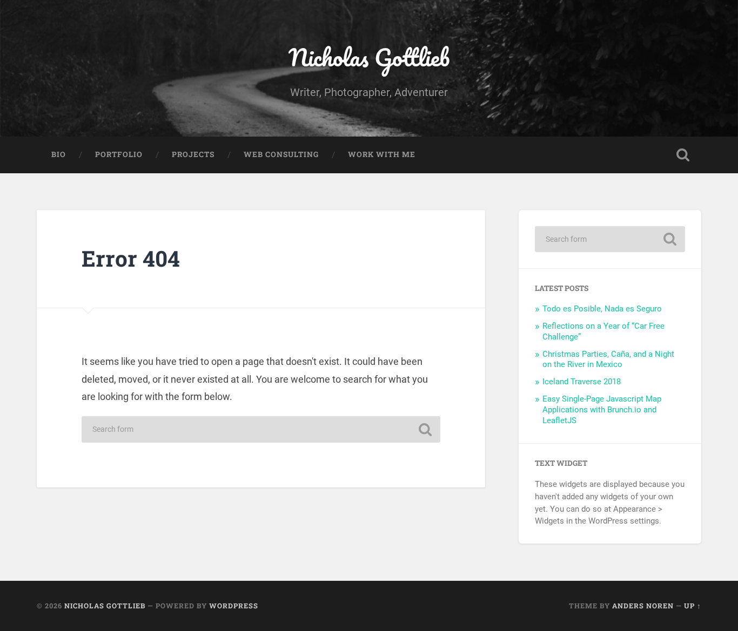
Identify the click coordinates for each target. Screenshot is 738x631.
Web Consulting (281, 154)
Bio (58, 154)
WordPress (233, 605)
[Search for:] (261, 429)
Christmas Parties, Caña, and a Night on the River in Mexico (608, 359)
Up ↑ (692, 605)
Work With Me (381, 154)
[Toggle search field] (683, 155)
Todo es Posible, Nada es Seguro (602, 309)
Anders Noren (643, 605)
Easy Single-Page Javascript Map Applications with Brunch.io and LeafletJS (601, 409)
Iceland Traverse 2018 (581, 381)
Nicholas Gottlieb (369, 57)
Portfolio (119, 154)
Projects (193, 154)
